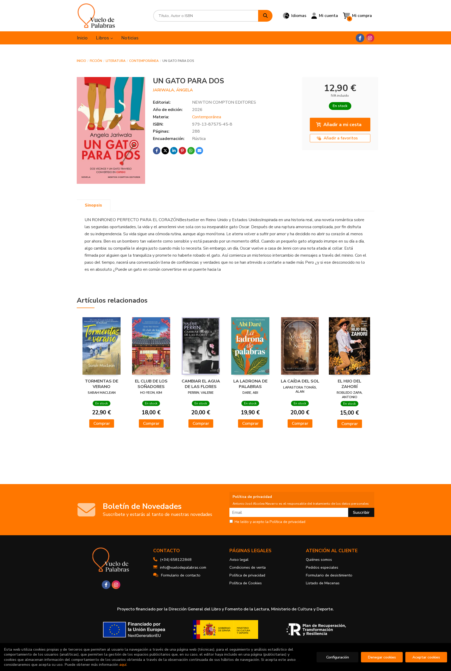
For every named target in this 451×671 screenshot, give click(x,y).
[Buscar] (265, 16)
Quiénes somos (319, 559)
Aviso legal (238, 559)
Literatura (116, 61)
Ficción (96, 61)
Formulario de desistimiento (329, 575)
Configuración (337, 657)
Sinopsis (93, 205)
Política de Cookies (245, 583)
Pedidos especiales (322, 567)
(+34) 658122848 (176, 559)
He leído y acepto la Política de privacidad (270, 522)
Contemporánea (144, 61)
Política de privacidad (247, 575)
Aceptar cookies (426, 657)
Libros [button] (103, 38)
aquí (122, 664)
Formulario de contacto (180, 575)
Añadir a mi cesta (342, 124)
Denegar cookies (382, 657)
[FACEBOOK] (360, 38)
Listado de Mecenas (323, 583)
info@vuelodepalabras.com (183, 567)
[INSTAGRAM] (370, 38)
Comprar (101, 423)
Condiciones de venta (247, 567)
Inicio (81, 61)
